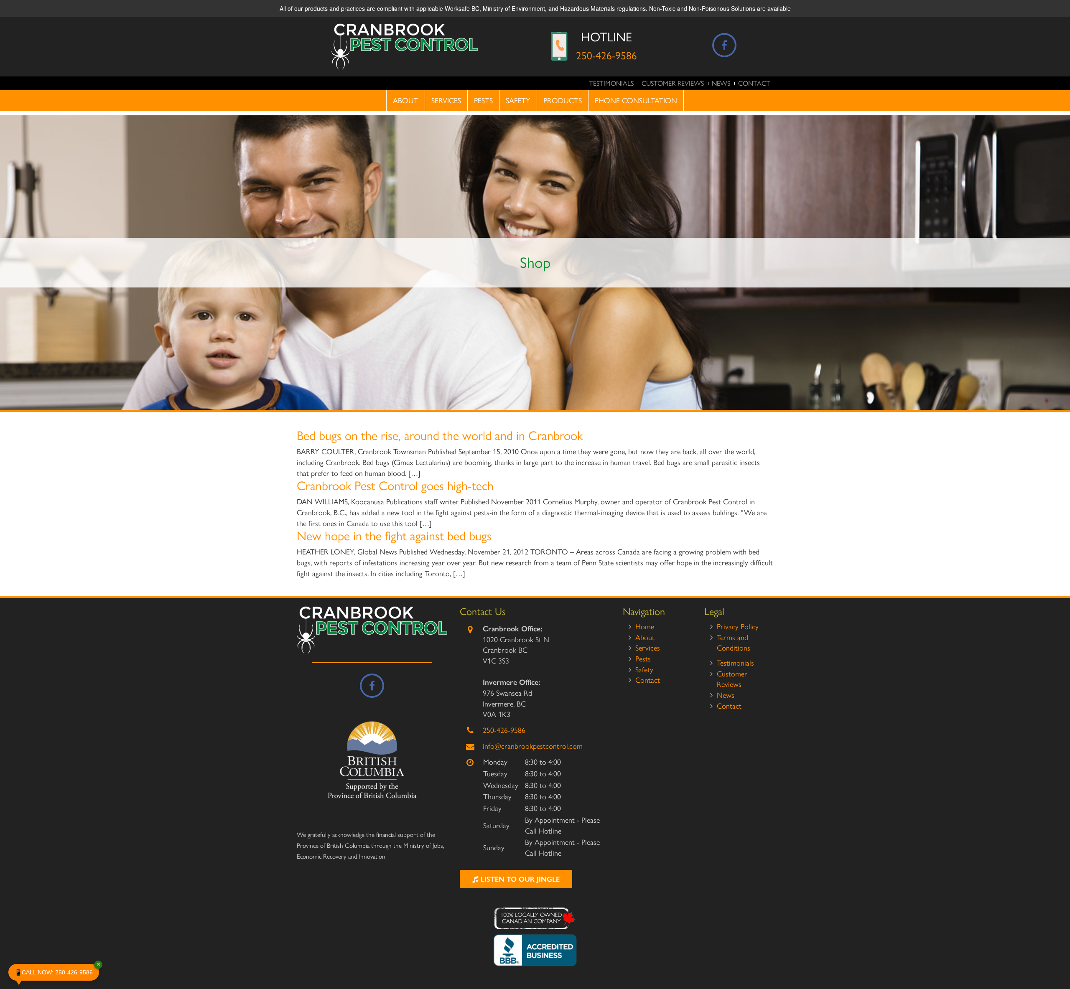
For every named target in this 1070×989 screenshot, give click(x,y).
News (721, 83)
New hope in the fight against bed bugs (394, 536)
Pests (483, 100)
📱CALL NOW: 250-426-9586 (57, 970)
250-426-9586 (606, 55)
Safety (518, 100)
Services (446, 100)
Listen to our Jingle (519, 879)
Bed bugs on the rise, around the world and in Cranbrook (440, 435)
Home (644, 626)
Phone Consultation (636, 100)
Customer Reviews (673, 83)
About (405, 100)
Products (562, 100)
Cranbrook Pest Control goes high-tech (395, 485)
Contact (754, 83)
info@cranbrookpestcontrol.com (533, 746)
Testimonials (611, 83)
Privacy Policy (738, 626)
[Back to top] (1057, 957)
